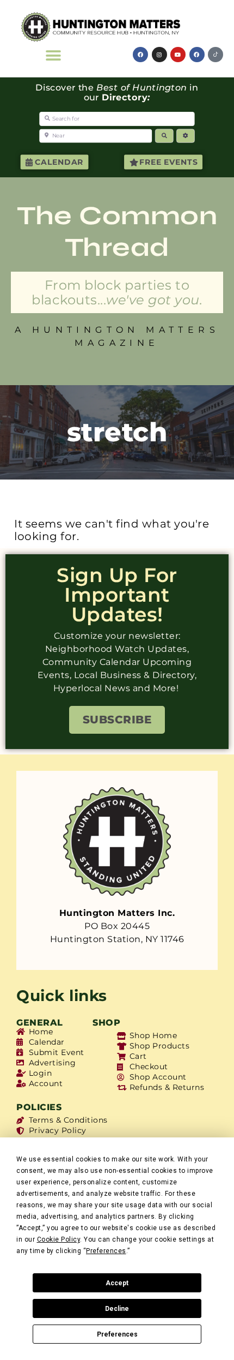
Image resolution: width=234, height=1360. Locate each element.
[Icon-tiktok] (215, 54)
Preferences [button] (106, 1251)
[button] (53, 55)
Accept (117, 1283)
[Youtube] (178, 54)
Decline (117, 1309)
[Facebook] (140, 54)
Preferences (117, 1334)
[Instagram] (159, 54)
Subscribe (117, 719)
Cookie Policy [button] (59, 1239)
